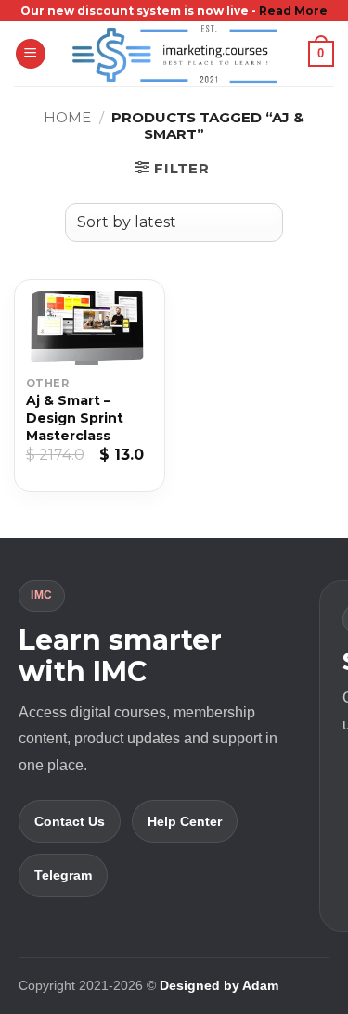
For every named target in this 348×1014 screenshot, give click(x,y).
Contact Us (69, 821)
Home (67, 117)
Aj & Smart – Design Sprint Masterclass (74, 418)
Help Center (185, 821)
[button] (30, 54)
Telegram (63, 875)
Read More (293, 11)
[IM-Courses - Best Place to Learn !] (174, 53)
